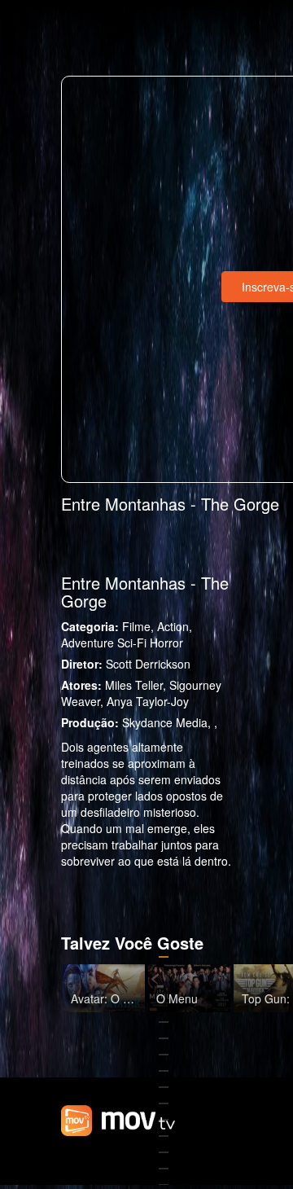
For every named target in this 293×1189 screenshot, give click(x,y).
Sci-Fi (131, 642)
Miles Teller (134, 685)
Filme (136, 626)
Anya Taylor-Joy (148, 701)
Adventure (87, 642)
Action (173, 626)
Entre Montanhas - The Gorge (145, 591)
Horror (166, 642)
